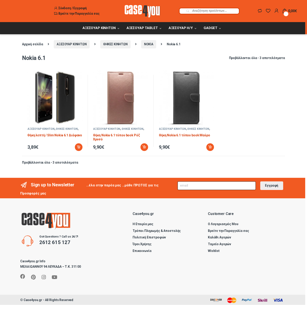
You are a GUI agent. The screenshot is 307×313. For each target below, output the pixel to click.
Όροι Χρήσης (142, 244)
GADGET (210, 28)
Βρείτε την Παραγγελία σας (78, 13)
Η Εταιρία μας (143, 224)
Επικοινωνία (142, 251)
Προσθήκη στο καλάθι (74, 147)
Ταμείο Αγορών (219, 244)
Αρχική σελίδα (32, 44)
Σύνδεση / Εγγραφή (72, 8)
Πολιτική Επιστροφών (149, 237)
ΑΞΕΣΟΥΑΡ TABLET (142, 28)
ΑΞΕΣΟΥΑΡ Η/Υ (181, 28)
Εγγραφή (271, 185)
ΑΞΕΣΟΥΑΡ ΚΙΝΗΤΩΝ (99, 28)
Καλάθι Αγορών (219, 237)
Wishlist (214, 251)
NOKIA (148, 44)
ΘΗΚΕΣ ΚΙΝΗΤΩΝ (115, 44)
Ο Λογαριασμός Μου (223, 224)
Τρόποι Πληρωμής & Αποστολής (157, 231)
